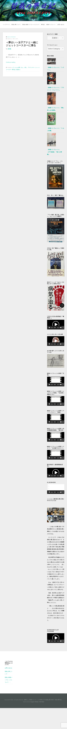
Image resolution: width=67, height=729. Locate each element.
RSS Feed (41, 701)
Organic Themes (34, 701)
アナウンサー (31, 67)
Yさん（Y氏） (23, 67)
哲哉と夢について (16, 24)
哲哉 (9, 49)
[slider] (55, 327)
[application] (55, 324)
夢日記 (43, 24)
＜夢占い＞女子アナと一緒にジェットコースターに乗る (22, 44)
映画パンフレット (51, 24)
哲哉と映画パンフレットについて (30, 24)
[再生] (49, 327)
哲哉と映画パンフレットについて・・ (8, 680)
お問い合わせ (60, 24)
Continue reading (10, 62)
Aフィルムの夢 (16, 67)
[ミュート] (61, 327)
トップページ (6, 24)
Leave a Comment (11, 36)
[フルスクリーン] (63, 327)
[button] (55, 324)
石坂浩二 (18, 69)
